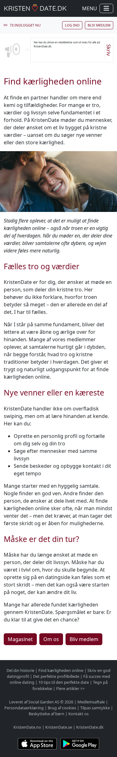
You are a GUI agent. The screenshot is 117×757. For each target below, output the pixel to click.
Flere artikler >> (70, 688)
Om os (51, 639)
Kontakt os (78, 713)
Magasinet (20, 639)
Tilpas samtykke (95, 708)
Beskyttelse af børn (46, 713)
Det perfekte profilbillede (56, 676)
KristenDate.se (58, 727)
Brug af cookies (62, 708)
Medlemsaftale (91, 702)
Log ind (72, 25)
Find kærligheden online (60, 670)
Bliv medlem (99, 25)
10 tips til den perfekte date (63, 682)
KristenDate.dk (90, 727)
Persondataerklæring (24, 708)
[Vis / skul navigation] (106, 8)
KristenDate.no (27, 727)
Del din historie (20, 670)
